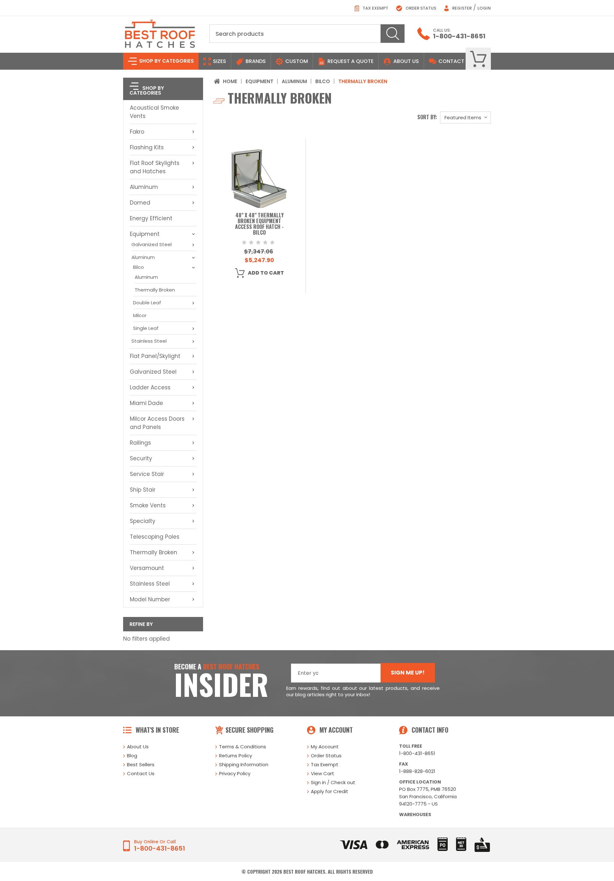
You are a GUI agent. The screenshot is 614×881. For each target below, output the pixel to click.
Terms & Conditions (242, 746)
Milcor (139, 315)
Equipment (145, 234)
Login (484, 8)
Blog (132, 755)
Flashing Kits (147, 147)
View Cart (322, 773)
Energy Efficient (151, 218)
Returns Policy (235, 755)
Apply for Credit (329, 791)
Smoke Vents (148, 505)
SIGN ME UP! (408, 672)
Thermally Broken (155, 289)
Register (461, 8)
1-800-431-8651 (459, 36)
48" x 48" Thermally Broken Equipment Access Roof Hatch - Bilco (259, 224)
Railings (140, 443)
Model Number (150, 599)
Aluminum (144, 187)
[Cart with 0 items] (478, 59)
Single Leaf (146, 328)
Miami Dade (146, 403)
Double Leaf (147, 302)
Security (141, 458)
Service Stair (147, 474)
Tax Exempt (375, 8)
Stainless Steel (149, 341)
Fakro (137, 132)
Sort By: (427, 117)
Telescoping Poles (154, 537)
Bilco (138, 267)
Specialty (142, 521)
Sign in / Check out (333, 782)
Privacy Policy (234, 773)
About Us (406, 61)
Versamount (147, 568)
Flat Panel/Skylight (155, 356)
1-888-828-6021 (417, 771)
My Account (325, 746)
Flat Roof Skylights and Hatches (154, 167)
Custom (296, 61)
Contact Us (140, 773)
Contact (450, 61)
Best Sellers (140, 764)
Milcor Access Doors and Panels (157, 423)
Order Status (420, 8)
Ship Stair (142, 490)
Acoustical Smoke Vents (154, 112)
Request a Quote (350, 61)
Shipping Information (243, 764)
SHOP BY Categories (166, 61)
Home (230, 81)
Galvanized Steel (151, 244)
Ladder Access (150, 387)
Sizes (219, 61)
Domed (140, 203)
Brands (255, 61)
